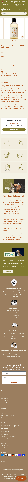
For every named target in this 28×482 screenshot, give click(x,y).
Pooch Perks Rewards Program (9, 402)
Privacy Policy (4, 445)
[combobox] (14, 13)
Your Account (4, 434)
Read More (8, 271)
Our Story (3, 393)
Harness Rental (5, 413)
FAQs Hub (3, 447)
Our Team (3, 396)
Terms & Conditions (6, 443)
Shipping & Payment (6, 438)
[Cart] (22, 9)
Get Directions (14, 312)
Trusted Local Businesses (7, 415)
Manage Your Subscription (8, 436)
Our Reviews (4, 400)
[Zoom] (22, 37)
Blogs (2, 411)
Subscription (4, 418)
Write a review (14, 129)
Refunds (3, 441)
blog (9, 353)
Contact (3, 405)
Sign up (14, 382)
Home (2, 43)
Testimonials (4, 398)
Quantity (4, 56)
